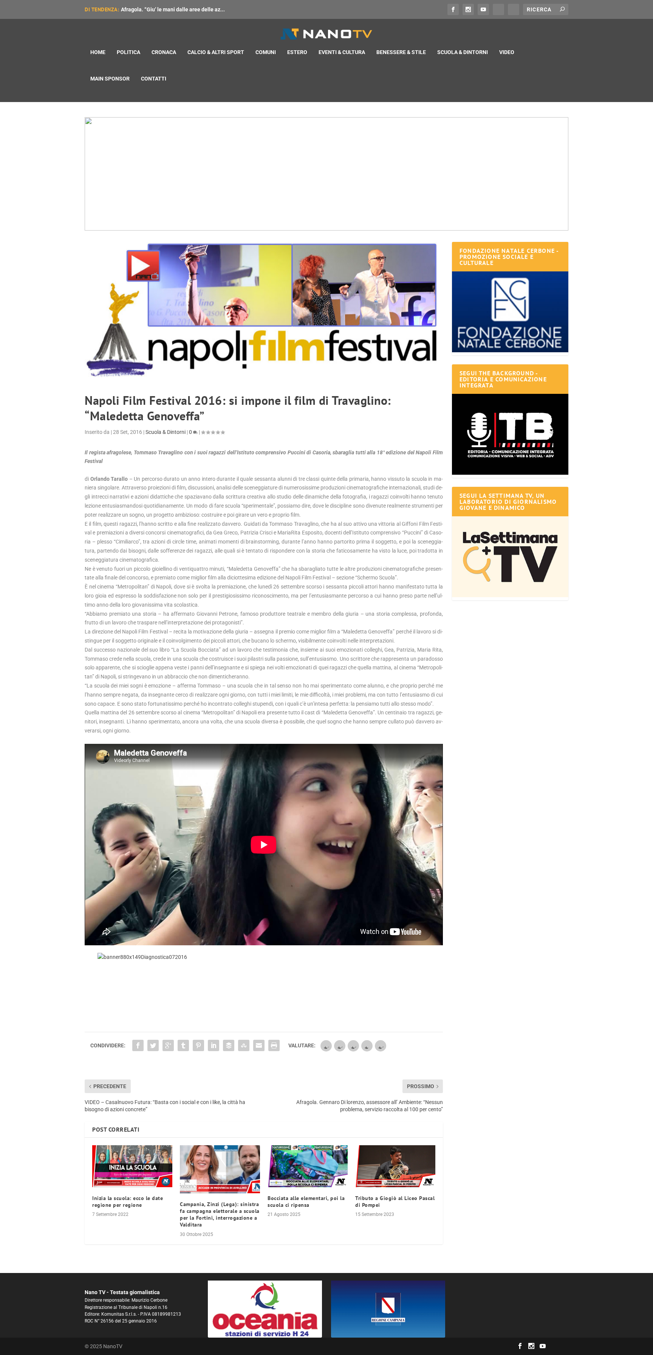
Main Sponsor (110, 79)
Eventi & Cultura (342, 52)
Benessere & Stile (401, 52)
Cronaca (164, 52)
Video (506, 52)
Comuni (265, 52)
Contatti (153, 79)
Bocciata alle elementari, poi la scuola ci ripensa (306, 1201)
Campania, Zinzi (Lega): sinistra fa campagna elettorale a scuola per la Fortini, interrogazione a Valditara (220, 1214)
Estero (297, 52)
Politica (128, 52)
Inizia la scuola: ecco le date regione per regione (127, 1201)
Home (97, 52)
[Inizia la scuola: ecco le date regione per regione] (132, 1166)
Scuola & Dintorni (462, 52)
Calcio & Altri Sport (215, 52)
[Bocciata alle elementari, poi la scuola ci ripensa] (308, 1166)
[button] (326, 174)
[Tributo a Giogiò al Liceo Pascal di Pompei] (395, 1166)
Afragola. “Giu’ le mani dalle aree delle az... (173, 9)
